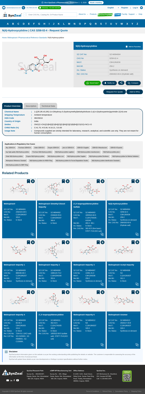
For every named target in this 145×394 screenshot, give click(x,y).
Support (131, 14)
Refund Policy (107, 391)
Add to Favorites (135, 46)
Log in (135, 8)
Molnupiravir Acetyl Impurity (121, 265)
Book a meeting (96, 3)
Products (93, 14)
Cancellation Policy (121, 391)
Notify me (111, 83)
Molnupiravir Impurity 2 (49, 265)
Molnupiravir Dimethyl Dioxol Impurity (52, 205)
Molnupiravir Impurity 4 (14, 315)
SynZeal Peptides (105, 15)
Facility (124, 14)
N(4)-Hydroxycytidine (118, 204)
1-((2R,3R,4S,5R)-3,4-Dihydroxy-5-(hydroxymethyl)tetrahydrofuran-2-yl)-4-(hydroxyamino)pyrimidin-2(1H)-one (80, 112)
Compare (134, 83)
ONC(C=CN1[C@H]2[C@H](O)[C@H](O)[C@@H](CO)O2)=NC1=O (63, 124)
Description (31, 106)
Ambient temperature (43, 115)
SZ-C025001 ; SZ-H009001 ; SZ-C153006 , (23, 338)
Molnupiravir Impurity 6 (84, 315)
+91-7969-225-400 (31, 7)
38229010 (38, 118)
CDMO (117, 15)
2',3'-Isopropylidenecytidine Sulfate (85, 205)
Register (124, 8)
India (36, 121)
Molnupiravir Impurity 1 (14, 265)
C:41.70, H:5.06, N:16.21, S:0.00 (48, 128)
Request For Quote (114, 92)
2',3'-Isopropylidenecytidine (51, 315)
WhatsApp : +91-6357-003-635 (51, 7)
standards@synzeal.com (13, 7)
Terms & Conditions (92, 391)
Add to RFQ (135, 92)
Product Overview (12, 106)
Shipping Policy (136, 391)
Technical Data (48, 106)
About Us (82, 14)
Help (140, 14)
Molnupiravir (9, 204)
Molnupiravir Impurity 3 (84, 265)
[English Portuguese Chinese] (110, 7)
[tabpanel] (72, 2)
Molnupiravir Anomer (117, 315)
